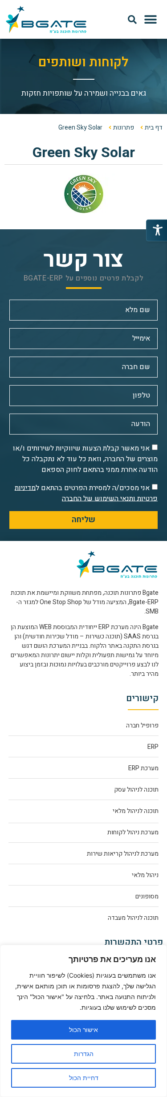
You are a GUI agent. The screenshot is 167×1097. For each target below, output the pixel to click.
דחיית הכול (83, 1077)
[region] (83, 1021)
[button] (150, 19)
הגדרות (84, 1053)
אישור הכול (83, 1029)
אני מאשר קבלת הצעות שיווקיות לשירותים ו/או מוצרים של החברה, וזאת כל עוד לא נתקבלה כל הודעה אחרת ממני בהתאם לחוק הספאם (85, 459)
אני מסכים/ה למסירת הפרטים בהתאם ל (86, 493)
